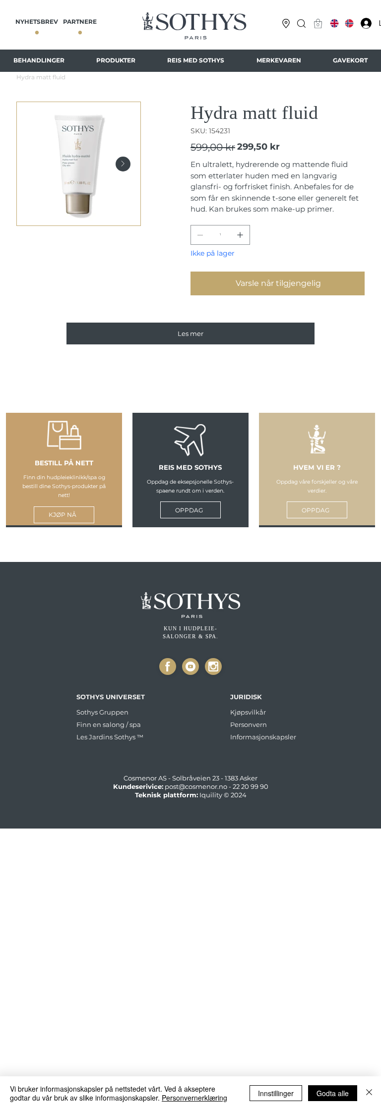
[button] (301, 23)
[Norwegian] (349, 23)
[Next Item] (123, 164)
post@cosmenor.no (196, 786)
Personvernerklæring (194, 1098)
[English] (334, 23)
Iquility (210, 795)
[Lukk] (167, 666)
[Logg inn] (364, 23)
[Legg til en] (240, 235)
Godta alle (333, 1093)
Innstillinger (276, 1093)
